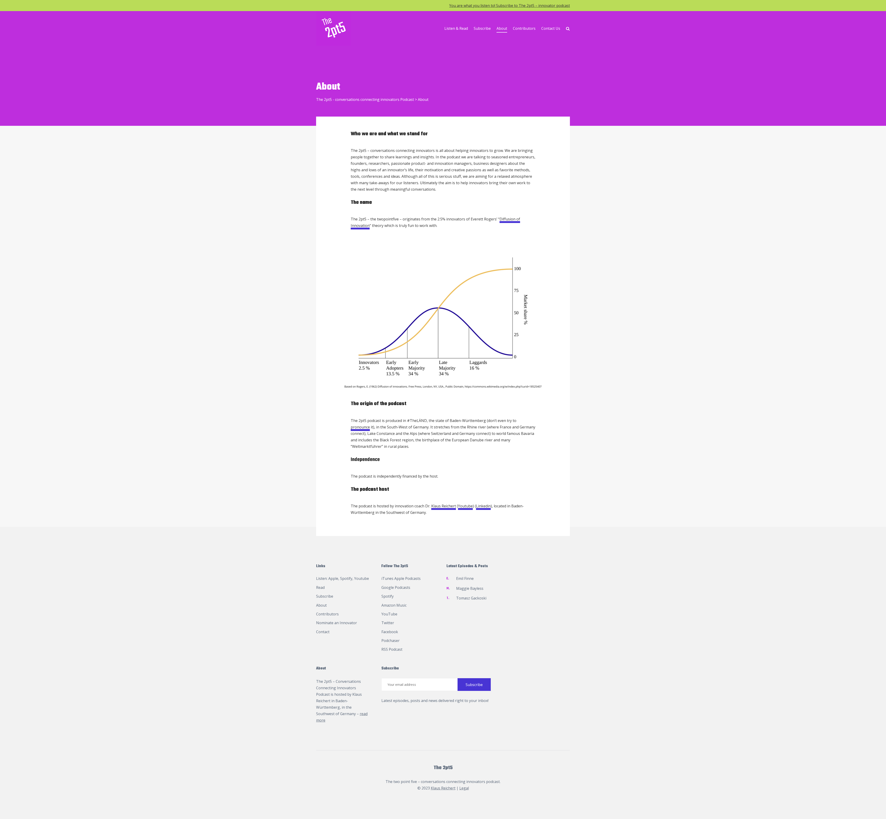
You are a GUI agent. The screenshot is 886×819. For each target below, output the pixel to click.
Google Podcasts (395, 587)
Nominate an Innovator (336, 622)
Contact (322, 631)
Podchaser (390, 640)
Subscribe (482, 28)
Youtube (465, 506)
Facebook (389, 631)
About (502, 28)
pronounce (360, 427)
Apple (333, 578)
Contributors (524, 28)
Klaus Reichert (443, 506)
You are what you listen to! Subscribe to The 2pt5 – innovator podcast (509, 5)
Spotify (346, 578)
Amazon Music (394, 605)
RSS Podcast (391, 649)
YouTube (389, 614)
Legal (464, 788)
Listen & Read (456, 28)
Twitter (387, 622)
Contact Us (550, 28)
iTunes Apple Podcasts (401, 578)
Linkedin (483, 506)
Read (320, 587)
